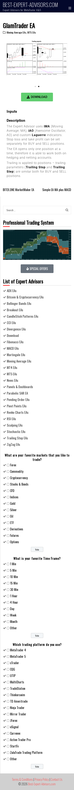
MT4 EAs (12, 367)
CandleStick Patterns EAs (22, 316)
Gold (12, 503)
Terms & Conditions (22, 779)
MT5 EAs (31, 32)
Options (14, 542)
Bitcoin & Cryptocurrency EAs (25, 297)
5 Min (13, 570)
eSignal (14, 727)
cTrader (14, 663)
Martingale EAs (16, 354)
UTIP (13, 675)
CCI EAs (11, 322)
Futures (14, 535)
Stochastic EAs (16, 431)
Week (13, 615)
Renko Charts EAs (17, 412)
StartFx (14, 746)
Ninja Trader (17, 707)
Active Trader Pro (20, 739)
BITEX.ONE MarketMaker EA (18, 189)
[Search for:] (33, 210)
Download (13, 335)
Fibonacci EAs (15, 342)
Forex (13, 465)
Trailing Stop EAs (17, 438)
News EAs (12, 380)
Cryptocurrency (19, 478)
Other (13, 628)
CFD (12, 490)
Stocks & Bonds (19, 484)
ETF (12, 522)
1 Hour (13, 596)
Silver (13, 510)
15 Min (14, 583)
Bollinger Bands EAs (19, 303)
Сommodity (16, 471)
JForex (13, 720)
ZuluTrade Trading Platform (26, 752)
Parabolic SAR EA (17, 393)
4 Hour (14, 602)
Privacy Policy (42, 779)
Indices (14, 497)
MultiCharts (17, 682)
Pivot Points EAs (17, 406)
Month (13, 621)
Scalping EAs (15, 425)
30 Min (14, 589)
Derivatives (16, 529)
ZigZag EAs (13, 444)
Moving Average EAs (16, 32)
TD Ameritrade (19, 701)
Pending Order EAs (18, 399)
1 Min (13, 564)
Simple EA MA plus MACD (56, 189)
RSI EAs (11, 418)
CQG (12, 669)
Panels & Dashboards (20, 386)
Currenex (15, 733)
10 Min (14, 576)
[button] (11, 61)
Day (12, 608)
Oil (11, 516)
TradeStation (17, 688)
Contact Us (56, 779)
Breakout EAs (15, 309)
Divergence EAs (16, 329)
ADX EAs (12, 290)
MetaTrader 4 (18, 650)
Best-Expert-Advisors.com (30, 4)
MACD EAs (13, 348)
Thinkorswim (17, 695)
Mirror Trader (18, 714)
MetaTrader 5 (18, 656)
